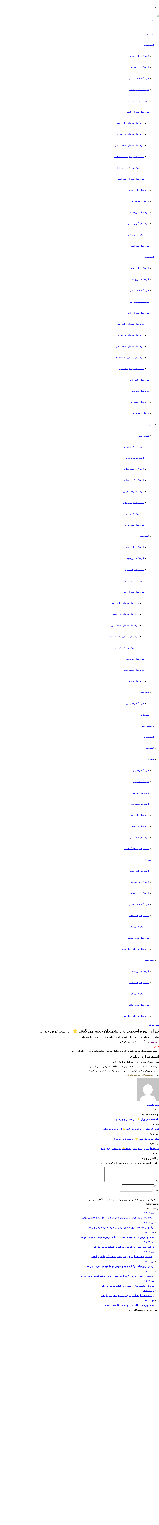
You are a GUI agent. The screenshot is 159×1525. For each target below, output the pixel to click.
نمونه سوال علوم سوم (135, 659)
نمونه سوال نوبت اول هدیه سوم (126, 648)
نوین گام (150, 34)
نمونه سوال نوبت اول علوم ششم (130, 134)
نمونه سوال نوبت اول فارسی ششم (129, 145)
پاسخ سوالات (153, 1025)
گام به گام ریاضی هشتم (139, 871)
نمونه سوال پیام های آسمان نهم (136, 849)
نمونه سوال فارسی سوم (134, 670)
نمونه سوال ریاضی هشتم (139, 916)
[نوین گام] (154, 21)
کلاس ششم (149, 45)
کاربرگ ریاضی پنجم (141, 413)
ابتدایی (151, 424)
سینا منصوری (152, 1104)
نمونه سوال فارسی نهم (139, 837)
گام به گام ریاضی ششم (139, 56)
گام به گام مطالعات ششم (138, 101)
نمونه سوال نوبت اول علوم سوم (126, 614)
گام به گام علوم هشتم (140, 882)
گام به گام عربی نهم (141, 793)
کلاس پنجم (149, 257)
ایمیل (156, 1190)
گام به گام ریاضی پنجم (140, 268)
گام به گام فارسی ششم (139, 78)
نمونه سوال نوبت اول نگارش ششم (129, 168)
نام (157, 1186)
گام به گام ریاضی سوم (134, 547)
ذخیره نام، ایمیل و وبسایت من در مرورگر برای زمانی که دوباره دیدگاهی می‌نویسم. (122, 1199)
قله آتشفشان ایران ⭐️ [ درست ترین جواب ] (137, 1119)
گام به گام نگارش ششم (139, 90)
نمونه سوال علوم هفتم (140, 994)
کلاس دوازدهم (148, 726)
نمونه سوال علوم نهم (140, 826)
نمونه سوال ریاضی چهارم (133, 491)
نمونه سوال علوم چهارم (134, 514)
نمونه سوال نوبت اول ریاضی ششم (130, 123)
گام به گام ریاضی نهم (140, 770)
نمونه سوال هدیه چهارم (134, 525)
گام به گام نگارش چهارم (134, 480)
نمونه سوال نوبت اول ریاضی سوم (125, 603)
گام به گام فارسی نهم (140, 804)
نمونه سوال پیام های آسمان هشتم (135, 949)
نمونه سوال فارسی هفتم (139, 1005)
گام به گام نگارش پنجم (139, 302)
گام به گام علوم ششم (140, 67)
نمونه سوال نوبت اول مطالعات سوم (124, 636)
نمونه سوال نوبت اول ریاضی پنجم (130, 324)
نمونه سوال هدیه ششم (139, 246)
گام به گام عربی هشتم (140, 893)
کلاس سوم (144, 536)
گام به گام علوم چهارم (135, 458)
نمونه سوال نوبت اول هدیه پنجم (131, 369)
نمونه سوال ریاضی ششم (139, 190)
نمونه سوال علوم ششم (139, 212)
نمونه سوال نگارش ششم (138, 223)
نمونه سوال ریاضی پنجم (139, 380)
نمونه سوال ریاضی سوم (134, 570)
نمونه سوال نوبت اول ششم (138, 112)
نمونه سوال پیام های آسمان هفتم (135, 1016)
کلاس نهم (150, 759)
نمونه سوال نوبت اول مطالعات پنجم (129, 357)
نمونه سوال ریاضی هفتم (139, 983)
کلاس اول (145, 715)
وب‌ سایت (155, 1195)
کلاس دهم (150, 748)
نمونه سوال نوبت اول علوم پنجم (131, 335)
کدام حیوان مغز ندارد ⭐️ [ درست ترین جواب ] (136, 1139)
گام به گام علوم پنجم (140, 279)
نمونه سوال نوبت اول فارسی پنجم (130, 346)
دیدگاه (156, 1181)
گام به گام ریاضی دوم (135, 703)
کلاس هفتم (149, 960)
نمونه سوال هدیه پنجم (140, 391)
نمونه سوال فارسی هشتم (138, 938)
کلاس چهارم (144, 436)
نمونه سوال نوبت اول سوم (133, 592)
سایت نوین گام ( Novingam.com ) (140, 1075)
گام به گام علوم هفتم (140, 971)
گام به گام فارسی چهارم (134, 469)
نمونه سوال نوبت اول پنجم (138, 313)
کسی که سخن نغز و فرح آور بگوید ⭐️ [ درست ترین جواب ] (130, 1129)
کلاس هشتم (149, 860)
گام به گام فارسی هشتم (139, 904)
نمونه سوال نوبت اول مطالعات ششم (129, 157)
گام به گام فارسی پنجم (139, 290)
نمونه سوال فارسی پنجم (139, 402)
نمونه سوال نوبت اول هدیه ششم (131, 179)
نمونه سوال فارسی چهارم (133, 503)
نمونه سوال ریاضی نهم (140, 815)
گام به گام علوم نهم (141, 782)
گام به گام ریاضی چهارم (134, 447)
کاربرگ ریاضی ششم (140, 201)
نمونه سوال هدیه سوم (135, 681)
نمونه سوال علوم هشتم (139, 927)
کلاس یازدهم (148, 737)
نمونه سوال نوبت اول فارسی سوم (125, 625)
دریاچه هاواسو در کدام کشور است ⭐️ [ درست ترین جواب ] (130, 1148)
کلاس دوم (145, 692)
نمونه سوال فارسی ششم (138, 235)
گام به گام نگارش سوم (134, 581)
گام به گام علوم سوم (135, 558)
